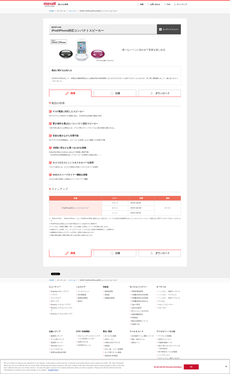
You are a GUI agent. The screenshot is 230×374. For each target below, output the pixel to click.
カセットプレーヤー (165, 304)
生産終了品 (135, 324)
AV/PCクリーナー (164, 339)
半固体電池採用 (137, 291)
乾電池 (106, 346)
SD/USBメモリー (57, 346)
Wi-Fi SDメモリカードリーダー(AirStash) (169, 347)
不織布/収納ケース (165, 342)
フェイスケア (56, 298)
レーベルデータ (57, 349)
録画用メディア (57, 336)
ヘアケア (54, 295)
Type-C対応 (135, 304)
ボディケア (55, 301)
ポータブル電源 (110, 336)
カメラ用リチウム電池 (112, 352)
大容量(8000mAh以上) (139, 301)
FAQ (168, 4)
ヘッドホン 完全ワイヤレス (169, 298)
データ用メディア (57, 339)
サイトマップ (182, 4)
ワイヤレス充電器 (165, 336)
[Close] (226, 366)
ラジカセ (161, 301)
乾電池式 (134, 318)
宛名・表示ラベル (138, 339)
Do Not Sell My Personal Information (168, 367)
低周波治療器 (83, 298)
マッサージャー (83, 291)
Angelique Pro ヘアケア (60, 291)
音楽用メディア (57, 342)
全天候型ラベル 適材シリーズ (142, 336)
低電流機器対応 (137, 314)
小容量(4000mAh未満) (139, 295)
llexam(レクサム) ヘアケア (61, 304)
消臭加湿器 (108, 291)
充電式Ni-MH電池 (111, 356)
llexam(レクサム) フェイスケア (61, 309)
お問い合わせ (155, 4)
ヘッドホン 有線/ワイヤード (169, 291)
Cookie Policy (53, 370)
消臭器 (106, 295)
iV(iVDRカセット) (84, 345)
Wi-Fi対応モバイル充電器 (167, 352)
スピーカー (162, 308)
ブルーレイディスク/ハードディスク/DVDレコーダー (89, 337)
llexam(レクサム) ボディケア (61, 314)
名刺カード (135, 342)
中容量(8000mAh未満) (139, 298)
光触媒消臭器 (109, 298)
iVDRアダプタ (83, 342)
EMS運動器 (82, 295)
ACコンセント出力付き (140, 311)
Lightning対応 (136, 308)
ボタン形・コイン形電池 (113, 349)
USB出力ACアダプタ (112, 342)
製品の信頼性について (139, 321)
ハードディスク (164, 355)
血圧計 (80, 301)
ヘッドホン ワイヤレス (167, 295)
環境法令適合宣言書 (58, 352)
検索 (142, 4)
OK (191, 367)
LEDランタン (109, 339)
